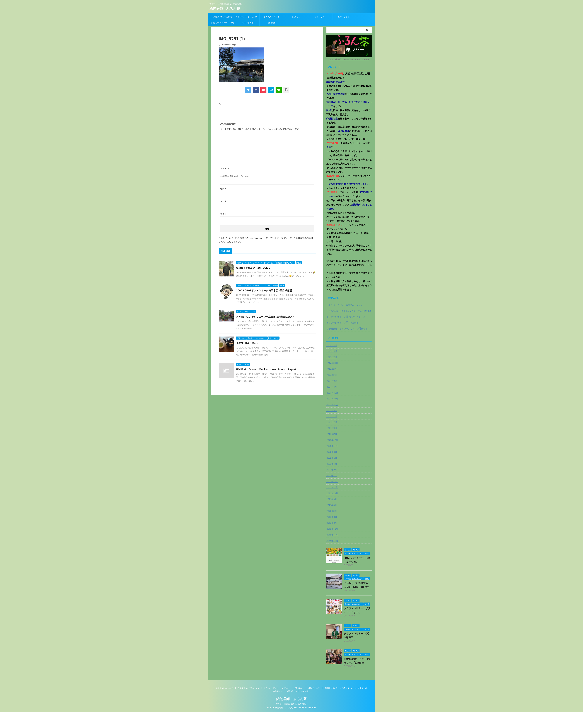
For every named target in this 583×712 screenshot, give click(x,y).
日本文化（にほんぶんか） (247, 16)
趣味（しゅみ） (344, 16)
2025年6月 (331, 345)
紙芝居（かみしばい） (223, 16)
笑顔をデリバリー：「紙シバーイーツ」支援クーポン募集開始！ (223, 23)
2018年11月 (332, 534)
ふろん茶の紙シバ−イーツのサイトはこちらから (349, 59)
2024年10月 (332, 369)
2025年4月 (331, 351)
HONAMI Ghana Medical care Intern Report (267, 369)
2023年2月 (331, 434)
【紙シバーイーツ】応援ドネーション (344, 305)
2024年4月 (331, 381)
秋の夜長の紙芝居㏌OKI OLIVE (253, 267)
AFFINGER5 (310, 708)
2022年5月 (331, 463)
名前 (223, 188)
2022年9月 (331, 452)
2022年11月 (332, 446)
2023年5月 (331, 422)
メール (224, 201)
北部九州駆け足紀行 (247, 343)
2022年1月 (331, 475)
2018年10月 (332, 540)
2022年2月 (331, 469)
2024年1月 (331, 386)
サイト (223, 213)
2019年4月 (331, 517)
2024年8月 (331, 375)
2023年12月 (332, 392)
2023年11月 (332, 398)
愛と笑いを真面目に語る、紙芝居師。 (291, 704)
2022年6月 (331, 457)
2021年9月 (331, 499)
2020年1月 (331, 511)
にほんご (296, 16)
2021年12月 (332, 481)
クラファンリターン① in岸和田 (342, 322)
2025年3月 (331, 357)
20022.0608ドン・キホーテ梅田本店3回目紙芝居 (264, 290)
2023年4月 (331, 428)
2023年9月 (331, 410)
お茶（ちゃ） (320, 16)
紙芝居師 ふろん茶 (225, 8)
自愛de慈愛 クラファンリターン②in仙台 (347, 328)
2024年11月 (332, 363)
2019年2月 (331, 523)
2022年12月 (332, 440)
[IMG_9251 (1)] (271, 90)
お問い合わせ (247, 22)
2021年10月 (332, 493)
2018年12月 (332, 528)
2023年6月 (331, 416)
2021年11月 (332, 487)
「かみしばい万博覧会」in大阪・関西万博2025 (349, 311)
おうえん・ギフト (272, 16)
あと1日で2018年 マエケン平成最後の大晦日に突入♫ (265, 316)
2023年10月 (332, 404)
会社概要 (272, 22)
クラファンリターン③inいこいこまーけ (345, 317)
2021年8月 (331, 505)
